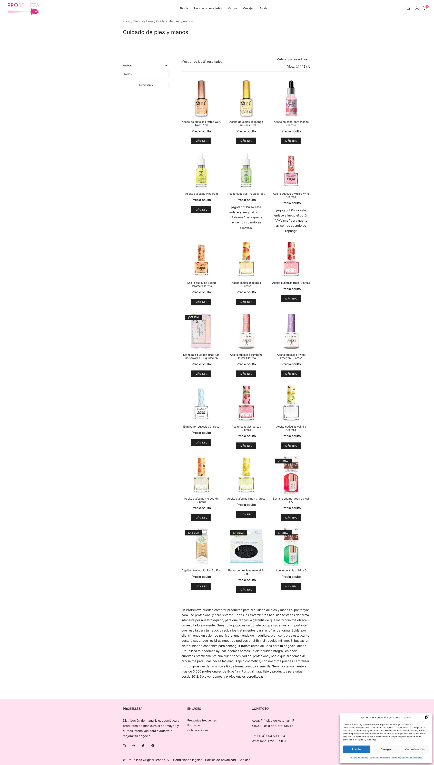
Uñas (149, 21)
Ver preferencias (415, 749)
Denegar (386, 749)
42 (303, 66)
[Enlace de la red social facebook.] (152, 745)
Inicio (127, 21)
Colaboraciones (198, 730)
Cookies (244, 760)
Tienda (184, 8)
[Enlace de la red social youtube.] (133, 745)
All (309, 66)
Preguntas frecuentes (202, 720)
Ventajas (248, 8)
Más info (201, 140)
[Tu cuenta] (417, 8)
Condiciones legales (187, 760)
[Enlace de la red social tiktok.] (143, 745)
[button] (427, 717)
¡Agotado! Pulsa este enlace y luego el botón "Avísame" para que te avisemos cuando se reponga (246, 217)
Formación (194, 725)
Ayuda (264, 8)
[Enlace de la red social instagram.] (124, 745)
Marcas (232, 8)
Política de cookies (359, 757)
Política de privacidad (380, 757)
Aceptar (357, 749)
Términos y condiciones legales (407, 757)
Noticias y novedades (208, 8)
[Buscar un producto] (408, 8)
